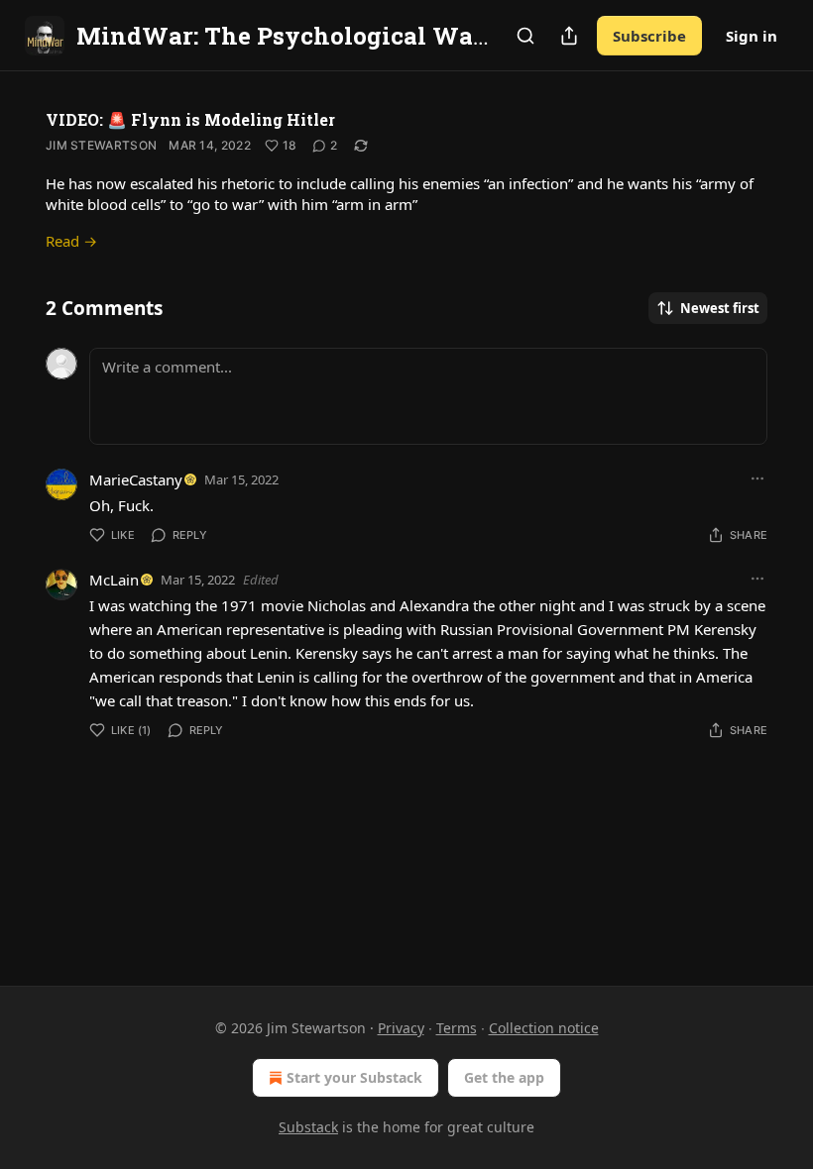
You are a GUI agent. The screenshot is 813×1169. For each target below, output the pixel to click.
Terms (456, 1027)
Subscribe (649, 36)
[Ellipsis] (757, 478)
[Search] (525, 35)
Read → (71, 241)
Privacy (401, 1027)
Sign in (751, 36)
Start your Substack (354, 1077)
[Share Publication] (569, 35)
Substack (308, 1126)
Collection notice (544, 1027)
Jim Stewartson (101, 145)
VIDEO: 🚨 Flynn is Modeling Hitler (190, 119)
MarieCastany (135, 479)
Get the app (504, 1077)
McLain (114, 579)
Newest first (719, 308)
